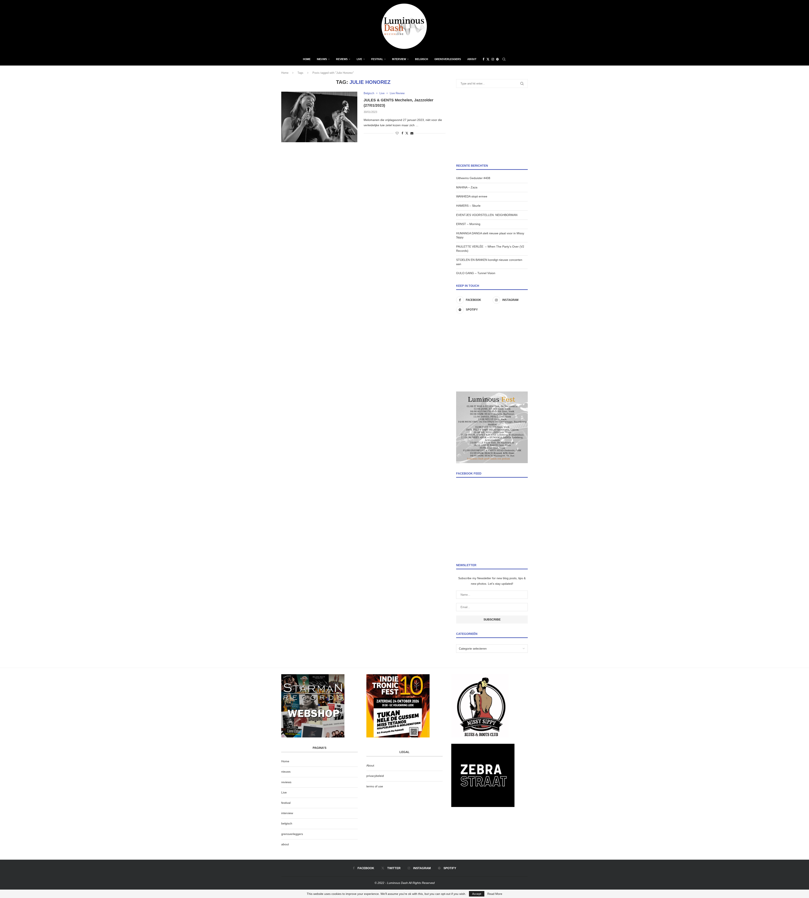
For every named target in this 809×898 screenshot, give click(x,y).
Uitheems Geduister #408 (473, 178)
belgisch (286, 823)
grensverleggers (292, 834)
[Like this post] (397, 133)
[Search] (504, 59)
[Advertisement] (492, 125)
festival (286, 802)
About (471, 59)
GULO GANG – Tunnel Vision (475, 273)
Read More (494, 893)
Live (359, 59)
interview (287, 813)
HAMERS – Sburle (468, 205)
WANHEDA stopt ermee (471, 196)
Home (307, 59)
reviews (286, 782)
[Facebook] (483, 59)
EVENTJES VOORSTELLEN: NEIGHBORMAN (486, 215)
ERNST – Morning (468, 224)
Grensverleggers (447, 59)
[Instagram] (493, 59)
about (285, 844)
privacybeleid (375, 775)
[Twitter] (487, 59)
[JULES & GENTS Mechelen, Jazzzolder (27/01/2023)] (319, 117)
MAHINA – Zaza (466, 187)
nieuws (322, 59)
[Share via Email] (411, 133)
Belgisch (421, 59)
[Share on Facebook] (402, 133)
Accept (476, 893)
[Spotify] (497, 59)
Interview (399, 59)
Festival (377, 59)
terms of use (374, 786)
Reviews (342, 59)
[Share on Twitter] (406, 133)
